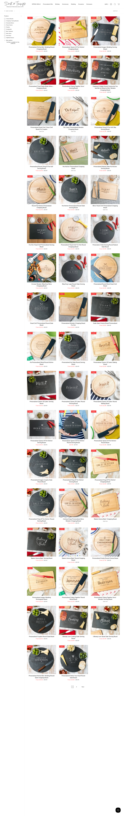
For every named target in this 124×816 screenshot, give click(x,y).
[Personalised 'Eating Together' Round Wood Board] (73, 581)
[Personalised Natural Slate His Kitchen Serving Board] (105, 150)
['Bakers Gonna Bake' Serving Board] (41, 542)
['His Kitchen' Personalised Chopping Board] (73, 150)
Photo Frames (9, 25)
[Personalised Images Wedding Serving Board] (105, 30)
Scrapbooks (9, 29)
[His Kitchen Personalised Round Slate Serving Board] (73, 189)
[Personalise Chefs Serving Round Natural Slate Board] (105, 228)
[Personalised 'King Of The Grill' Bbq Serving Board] (105, 111)
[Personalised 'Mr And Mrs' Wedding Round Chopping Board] (41, 30)
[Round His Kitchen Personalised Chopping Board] (41, 189)
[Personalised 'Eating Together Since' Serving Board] (73, 70)
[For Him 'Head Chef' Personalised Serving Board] (41, 228)
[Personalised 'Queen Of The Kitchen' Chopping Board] (73, 30)
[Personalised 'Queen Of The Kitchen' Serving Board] (41, 424)
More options (9, 40)
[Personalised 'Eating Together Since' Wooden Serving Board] (105, 581)
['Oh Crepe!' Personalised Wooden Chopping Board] (73, 111)
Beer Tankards (9, 31)
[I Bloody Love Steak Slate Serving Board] (105, 620)
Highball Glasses (10, 37)
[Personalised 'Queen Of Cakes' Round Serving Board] (73, 385)
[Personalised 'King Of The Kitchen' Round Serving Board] (41, 502)
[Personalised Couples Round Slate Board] (41, 620)
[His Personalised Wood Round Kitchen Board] (41, 346)
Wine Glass (8, 33)
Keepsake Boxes (10, 22)
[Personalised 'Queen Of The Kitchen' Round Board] (105, 424)
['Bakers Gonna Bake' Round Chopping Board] (73, 542)
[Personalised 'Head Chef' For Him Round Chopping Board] (73, 228)
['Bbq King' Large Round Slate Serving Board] (73, 267)
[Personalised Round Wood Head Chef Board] (105, 267)
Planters (8, 27)
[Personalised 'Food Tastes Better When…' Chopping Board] (41, 70)
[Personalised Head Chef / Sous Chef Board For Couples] (41, 111)
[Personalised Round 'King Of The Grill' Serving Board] (41, 150)
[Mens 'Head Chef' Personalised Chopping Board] (105, 189)
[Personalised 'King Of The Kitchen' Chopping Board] (105, 463)
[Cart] (119, 4)
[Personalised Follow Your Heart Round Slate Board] (73, 659)
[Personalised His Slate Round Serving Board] (73, 346)
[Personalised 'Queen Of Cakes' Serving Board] (41, 385)
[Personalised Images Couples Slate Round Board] (41, 463)
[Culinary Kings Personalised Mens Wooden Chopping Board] (73, 502)
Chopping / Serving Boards (12, 20)
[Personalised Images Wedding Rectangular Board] (41, 581)
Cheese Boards (9, 18)
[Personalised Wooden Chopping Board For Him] (73, 306)
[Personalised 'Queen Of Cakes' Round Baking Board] (105, 385)
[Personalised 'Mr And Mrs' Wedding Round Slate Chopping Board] (41, 659)
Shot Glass (8, 35)
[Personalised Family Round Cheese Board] (105, 542)
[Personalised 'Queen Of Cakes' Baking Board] (105, 346)
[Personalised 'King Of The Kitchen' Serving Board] (73, 463)
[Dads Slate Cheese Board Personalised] (105, 306)
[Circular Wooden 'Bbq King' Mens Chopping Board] (41, 267)
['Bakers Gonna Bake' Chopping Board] (105, 502)
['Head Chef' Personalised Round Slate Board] (41, 306)
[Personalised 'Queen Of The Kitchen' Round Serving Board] (73, 424)
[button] (36, 4)
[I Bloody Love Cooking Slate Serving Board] (73, 620)
